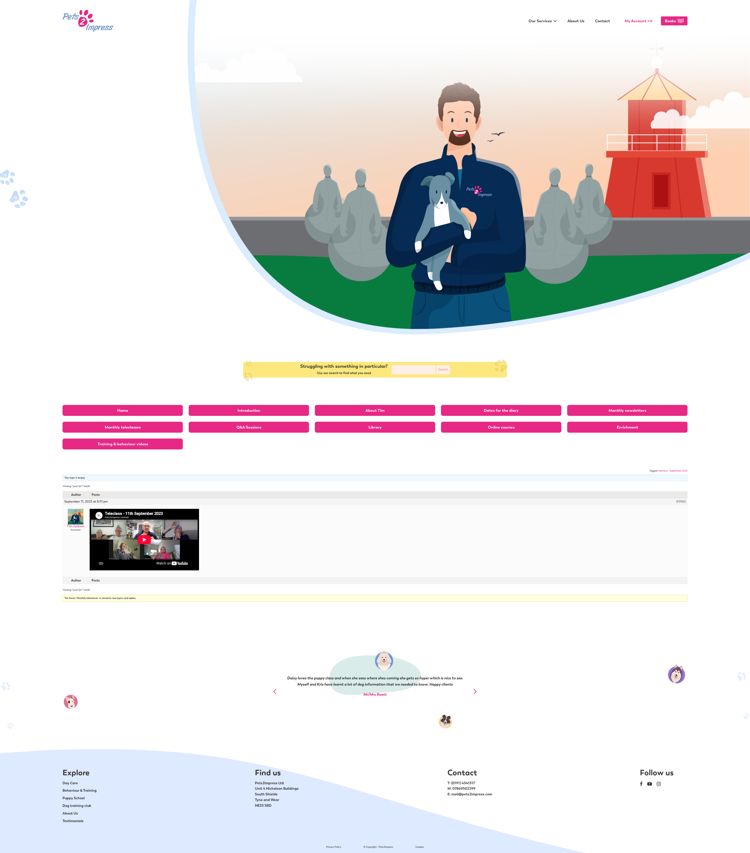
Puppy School (73, 798)
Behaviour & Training (79, 790)
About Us (575, 20)
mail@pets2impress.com (471, 794)
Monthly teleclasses (123, 427)
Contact (602, 20)
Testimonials (73, 821)
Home (122, 410)
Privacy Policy (333, 847)
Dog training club (76, 805)
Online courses (501, 427)
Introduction (249, 410)
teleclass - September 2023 (673, 470)
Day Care (70, 783)
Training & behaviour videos (122, 444)
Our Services (540, 20)
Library (375, 427)
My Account (635, 20)
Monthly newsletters (627, 410)
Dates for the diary (501, 410)
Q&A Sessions (249, 427)
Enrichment (627, 427)
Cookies (419, 847)
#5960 (681, 501)
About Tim (375, 410)
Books (670, 20)
